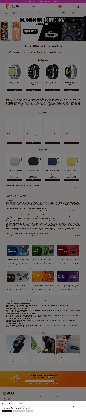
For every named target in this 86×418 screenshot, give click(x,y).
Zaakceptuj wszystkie (7, 410)
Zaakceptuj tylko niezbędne (18, 410)
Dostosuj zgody (29, 410)
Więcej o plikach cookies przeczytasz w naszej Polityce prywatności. (16, 408)
